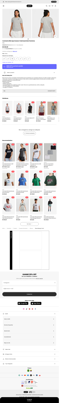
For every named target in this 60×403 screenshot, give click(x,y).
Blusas (31, 228)
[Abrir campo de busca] (46, 6)
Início (3, 228)
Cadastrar (29, 294)
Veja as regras (39, 278)
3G (8, 59)
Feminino (9, 228)
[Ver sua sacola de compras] (55, 6)
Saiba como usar (10, 67)
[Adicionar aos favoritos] (55, 36)
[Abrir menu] (3, 6)
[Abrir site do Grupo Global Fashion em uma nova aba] (32, 392)
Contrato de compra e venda (37, 394)
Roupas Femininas (23, 228)
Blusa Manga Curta (39, 228)
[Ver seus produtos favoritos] (52, 6)
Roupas (15, 228)
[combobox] (29, 282)
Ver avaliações (19, 45)
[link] (29, 6)
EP (12, 59)
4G (4, 59)
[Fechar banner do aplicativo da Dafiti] (3, 2)
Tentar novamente (30, 133)
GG (24, 59)
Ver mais (29, 224)
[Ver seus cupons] (49, 6)
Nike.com (15, 51)
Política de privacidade (26, 394)
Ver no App (54, 1)
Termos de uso (19, 394)
